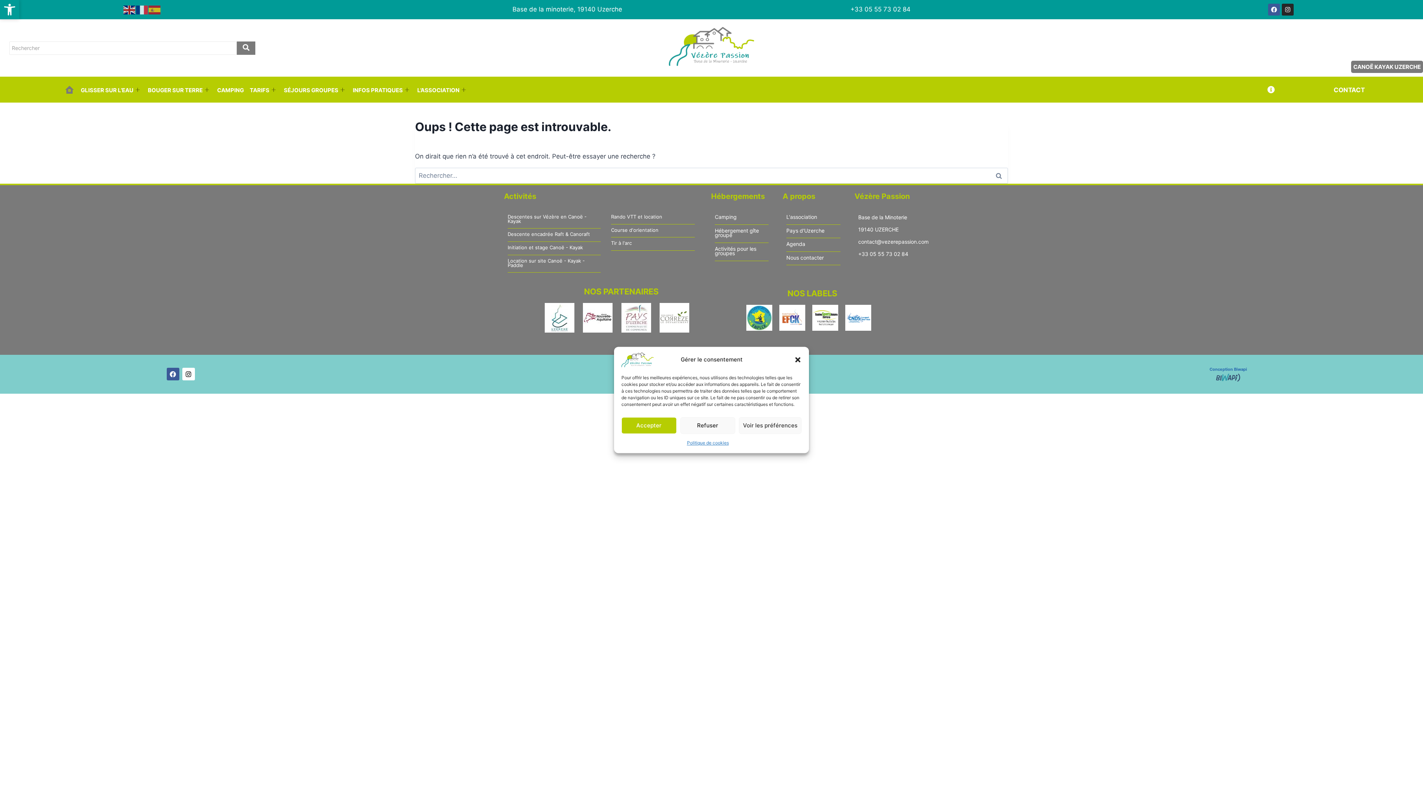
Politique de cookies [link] (708, 443)
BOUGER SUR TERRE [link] (175, 90)
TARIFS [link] (259, 90)
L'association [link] (801, 217)
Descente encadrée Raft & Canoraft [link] (549, 234)
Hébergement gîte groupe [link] (737, 233)
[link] (9, 9)
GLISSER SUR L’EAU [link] (107, 90)
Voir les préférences (770, 425)
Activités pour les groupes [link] (735, 251)
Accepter (648, 425)
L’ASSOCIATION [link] (438, 90)
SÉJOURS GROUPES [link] (311, 90)
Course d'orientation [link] (635, 230)
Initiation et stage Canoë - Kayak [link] (545, 248)
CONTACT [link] (1349, 90)
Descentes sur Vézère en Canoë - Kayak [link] (547, 219)
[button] (798, 359)
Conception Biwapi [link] (1228, 369)
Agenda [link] (795, 244)
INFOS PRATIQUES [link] (378, 90)
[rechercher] (246, 48)
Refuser (707, 425)
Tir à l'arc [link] (621, 243)
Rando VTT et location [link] (636, 217)
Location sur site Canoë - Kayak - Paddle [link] (546, 263)
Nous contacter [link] (805, 258)
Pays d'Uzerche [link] (805, 231)
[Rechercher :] (711, 175)
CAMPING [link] (230, 90)
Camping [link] (726, 217)
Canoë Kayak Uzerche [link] (1387, 66)
